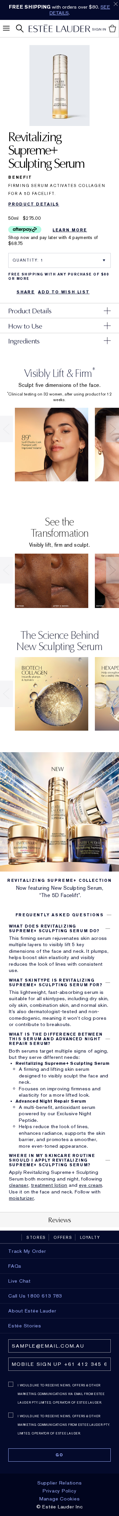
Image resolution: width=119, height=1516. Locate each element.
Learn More (70, 230)
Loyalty (90, 1237)
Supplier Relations (59, 1483)
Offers (63, 1237)
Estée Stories (24, 1325)
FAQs (14, 1266)
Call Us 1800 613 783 (35, 1296)
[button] (59, 915)
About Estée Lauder (32, 1310)
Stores (36, 1237)
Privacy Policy (60, 1490)
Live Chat (19, 1281)
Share (26, 292)
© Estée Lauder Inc (59, 1506)
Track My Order (27, 1251)
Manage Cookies (59, 1498)
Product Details (33, 204)
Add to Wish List (64, 292)
